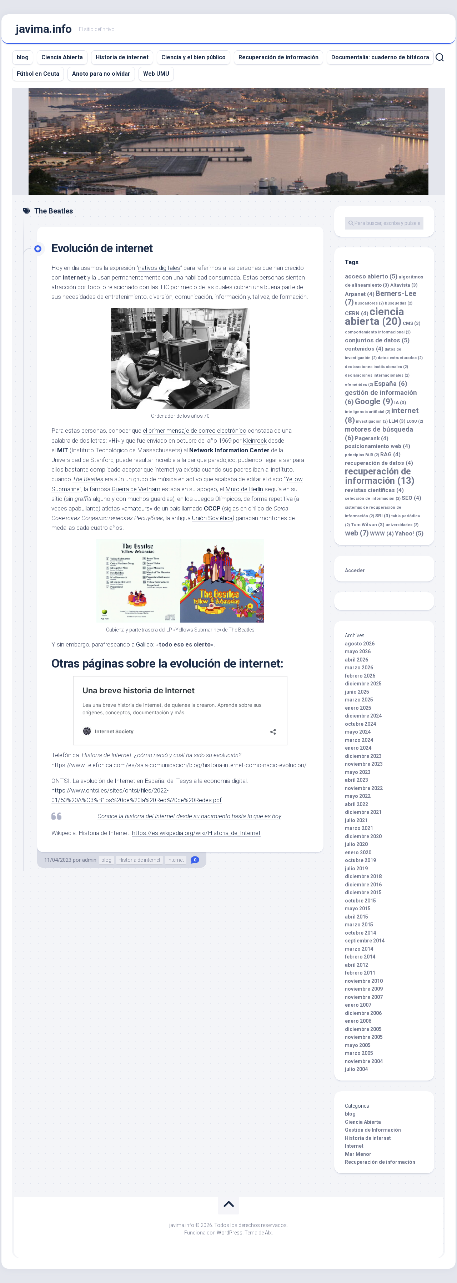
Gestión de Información (373, 1130)
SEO (411, 498)
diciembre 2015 (363, 892)
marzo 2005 (359, 1053)
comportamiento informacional (378, 332)
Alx (268, 1233)
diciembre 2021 (363, 812)
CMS (412, 323)
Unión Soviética (212, 518)
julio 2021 (356, 820)
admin (89, 860)
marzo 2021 (359, 828)
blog (23, 57)
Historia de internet (122, 57)
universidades (402, 525)
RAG (390, 454)
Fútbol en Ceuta (38, 73)
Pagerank (371, 438)
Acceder (355, 570)
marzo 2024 (359, 740)
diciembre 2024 (363, 716)
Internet (175, 860)
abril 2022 (356, 804)
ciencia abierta (374, 317)
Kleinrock (255, 440)
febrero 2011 (360, 973)
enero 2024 (358, 748)
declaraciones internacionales (377, 375)
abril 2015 (356, 917)
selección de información (373, 498)
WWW (382, 533)
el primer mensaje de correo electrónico (194, 430)
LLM (397, 421)
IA (400, 402)
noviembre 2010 (364, 981)
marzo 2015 (359, 924)
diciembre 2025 (363, 683)
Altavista (404, 285)
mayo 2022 (358, 796)
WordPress (229, 1233)
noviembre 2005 (364, 1037)
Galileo (144, 644)
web (357, 533)
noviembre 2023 (364, 764)
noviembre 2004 (364, 1061)
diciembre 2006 (363, 1013)
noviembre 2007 (364, 997)
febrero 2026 (360, 676)
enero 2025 (358, 708)
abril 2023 (356, 780)
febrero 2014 (360, 957)
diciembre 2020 (363, 836)
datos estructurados (400, 358)
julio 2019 (356, 868)
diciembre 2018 (363, 876)
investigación (372, 421)
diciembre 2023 (363, 756)
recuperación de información (380, 476)
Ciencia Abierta (62, 57)
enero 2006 (358, 1021)
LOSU (415, 421)
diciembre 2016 (363, 884)
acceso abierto (371, 276)
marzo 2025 (359, 700)
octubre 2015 (360, 901)
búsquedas (398, 303)
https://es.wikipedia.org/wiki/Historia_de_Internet (196, 832)
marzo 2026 (359, 667)
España (390, 383)
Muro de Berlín (244, 489)
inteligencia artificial (367, 411)
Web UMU (156, 73)
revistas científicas (374, 490)
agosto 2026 (360, 643)
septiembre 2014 (365, 941)
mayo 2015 (358, 908)
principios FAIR (362, 455)
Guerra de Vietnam (136, 489)
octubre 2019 (360, 860)
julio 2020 (356, 844)
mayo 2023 (358, 772)
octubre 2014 (360, 933)
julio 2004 (356, 1069)
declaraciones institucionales (376, 366)
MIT (62, 450)
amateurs (137, 508)
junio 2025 (357, 692)
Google (374, 401)
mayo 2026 (358, 651)
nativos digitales (159, 267)
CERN (356, 313)
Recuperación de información (278, 57)
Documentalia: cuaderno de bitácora (380, 57)
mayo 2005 (358, 1045)
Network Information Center (229, 450)
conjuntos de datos (377, 340)
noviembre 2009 (364, 989)
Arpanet (360, 294)
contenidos (364, 349)
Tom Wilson (368, 524)
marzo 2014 (359, 949)
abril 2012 (356, 965)
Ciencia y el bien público (193, 57)
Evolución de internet (101, 248)
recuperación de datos (379, 463)
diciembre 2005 (363, 1029)
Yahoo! (409, 533)
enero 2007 (358, 1005)
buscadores (369, 303)
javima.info (44, 29)
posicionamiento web (377, 446)
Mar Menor (358, 1154)
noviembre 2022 (364, 788)
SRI (382, 515)
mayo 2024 (358, 732)
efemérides (359, 384)
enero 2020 (358, 852)
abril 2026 (356, 660)
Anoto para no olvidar (101, 73)
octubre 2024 (360, 724)
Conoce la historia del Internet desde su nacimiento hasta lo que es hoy (189, 816)
